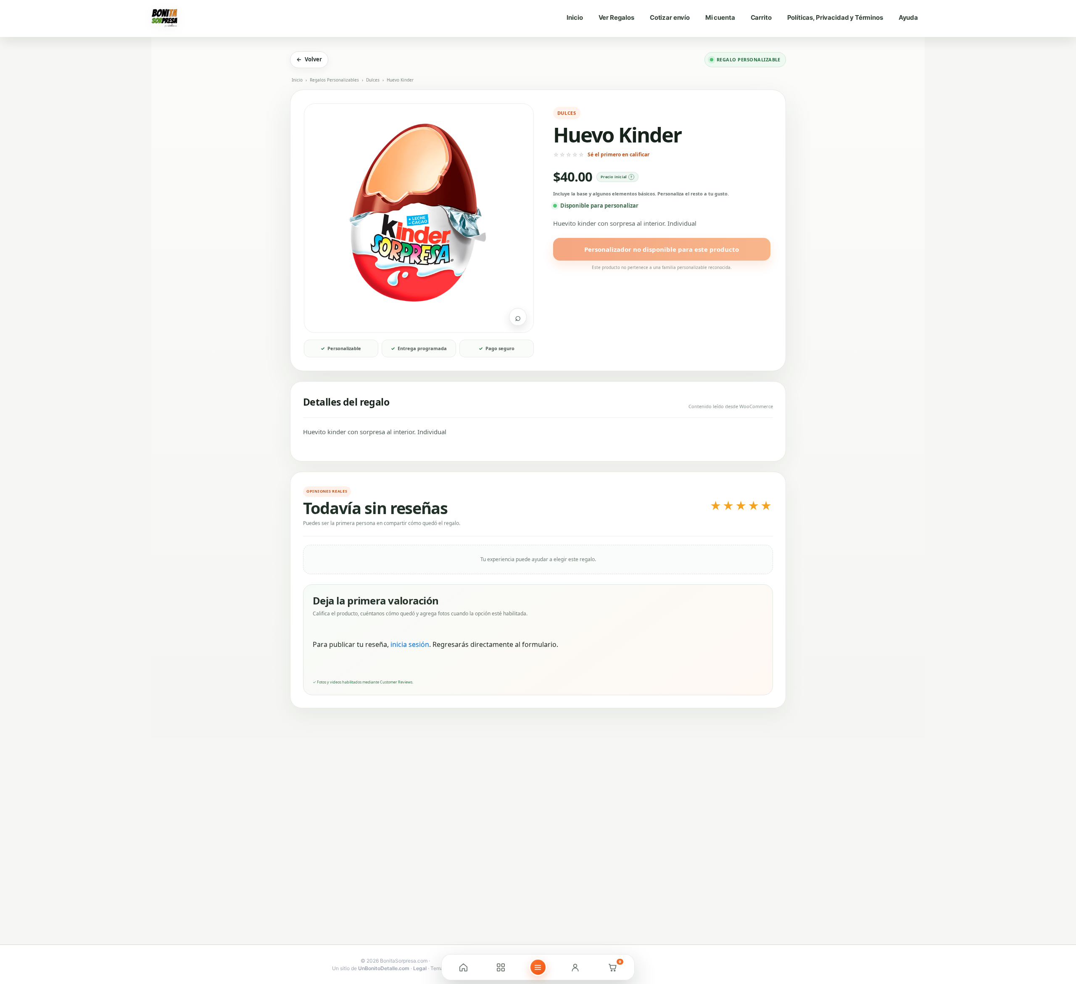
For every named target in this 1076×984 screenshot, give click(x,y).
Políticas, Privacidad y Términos (835, 17)
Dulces (373, 80)
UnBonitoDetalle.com (383, 968)
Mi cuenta (720, 17)
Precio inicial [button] (614, 176)
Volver (309, 59)
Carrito (761, 17)
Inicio (575, 17)
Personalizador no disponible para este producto (661, 249)
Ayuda (908, 17)
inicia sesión (409, 644)
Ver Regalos (616, 17)
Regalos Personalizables (334, 80)
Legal (420, 968)
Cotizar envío (670, 17)
